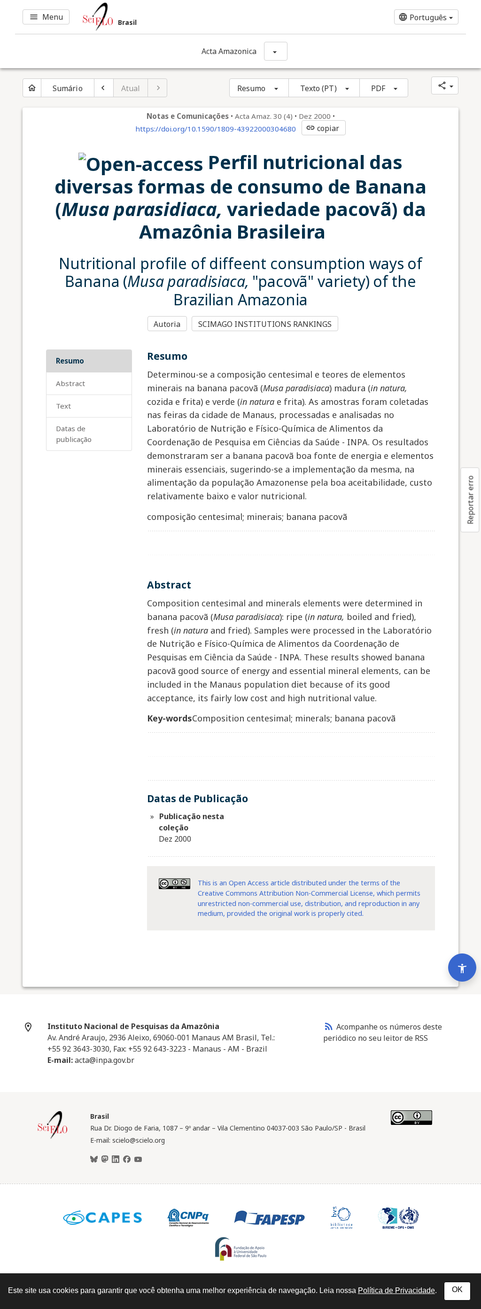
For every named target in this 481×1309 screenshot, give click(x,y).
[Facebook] (127, 1159)
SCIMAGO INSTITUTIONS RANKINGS (265, 324)
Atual (130, 88)
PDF (378, 88)
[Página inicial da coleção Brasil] (53, 1137)
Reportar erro (470, 499)
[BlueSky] (94, 1159)
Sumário (68, 88)
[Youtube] (138, 1159)
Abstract (70, 383)
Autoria (167, 324)
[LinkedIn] (115, 1159)
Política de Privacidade (396, 1290)
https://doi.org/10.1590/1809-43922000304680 (215, 128)
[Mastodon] (104, 1159)
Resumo (251, 88)
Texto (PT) (318, 88)
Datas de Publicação (74, 434)
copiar (323, 128)
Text (63, 406)
